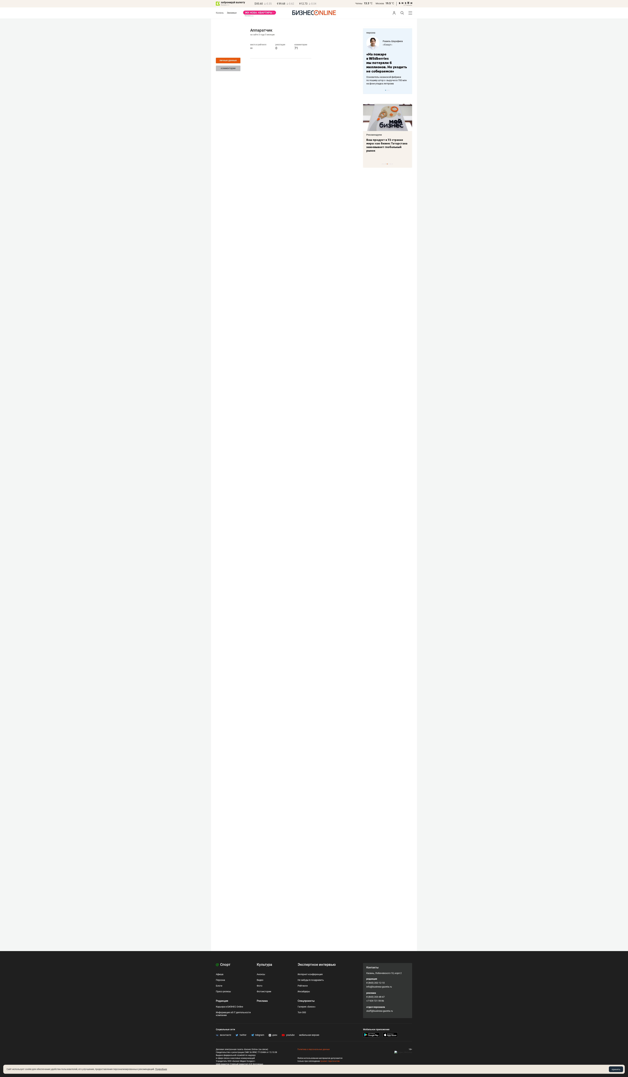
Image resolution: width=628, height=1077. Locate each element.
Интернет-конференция (310, 974)
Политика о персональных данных (313, 1049)
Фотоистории (264, 991)
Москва (380, 3)
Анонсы (261, 974)
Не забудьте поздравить (311, 980)
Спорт (224, 965)
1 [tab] (385, 90)
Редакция (222, 1000)
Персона (220, 980)
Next (408, 90)
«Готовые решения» (393, 44)
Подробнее (161, 1069)
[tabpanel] (387, 58)
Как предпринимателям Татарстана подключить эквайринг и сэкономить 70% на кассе (387, 145)
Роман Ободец (391, 41)
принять (616, 1069)
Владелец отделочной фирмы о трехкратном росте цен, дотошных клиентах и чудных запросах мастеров (387, 76)
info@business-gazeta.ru (379, 986)
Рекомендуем (374, 134)
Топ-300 (302, 1012)
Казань (220, 12)
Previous (367, 90)
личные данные (228, 60)
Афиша (219, 974)
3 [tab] (388, 90)
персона (370, 32)
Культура (264, 965)
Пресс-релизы (223, 991)
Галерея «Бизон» (307, 1006)
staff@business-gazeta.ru (379, 1011)
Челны (358, 3)
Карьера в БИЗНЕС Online (229, 1006)
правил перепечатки (330, 1061)
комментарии (228, 68)
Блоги (219, 985)
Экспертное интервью (317, 965)
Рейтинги (303, 985)
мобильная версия (309, 1035)
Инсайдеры (304, 991)
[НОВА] (259, 13)
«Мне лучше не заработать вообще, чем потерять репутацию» (386, 60)
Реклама (262, 1000)
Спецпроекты (306, 1000)
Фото (259, 985)
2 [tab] (387, 90)
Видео (260, 980)
